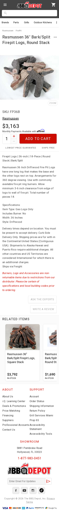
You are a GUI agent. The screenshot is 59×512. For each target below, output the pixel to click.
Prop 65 (34, 420)
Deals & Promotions (14, 405)
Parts (16, 22)
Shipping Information (42, 405)
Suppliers (8, 420)
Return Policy (37, 410)
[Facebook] (15, 490)
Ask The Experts (42, 299)
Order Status (37, 401)
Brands (5, 22)
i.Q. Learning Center (13, 401)
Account (34, 396)
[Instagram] (33, 490)
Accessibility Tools (41, 433)
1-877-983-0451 (29, 458)
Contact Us (8, 429)
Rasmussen (10, 118)
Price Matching (11, 410)
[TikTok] (41, 490)
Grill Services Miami (41, 415)
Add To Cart (38, 139)
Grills (26, 22)
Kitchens (43, 22)
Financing (8, 415)
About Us (7, 396)
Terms (29, 502)
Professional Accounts (15, 424)
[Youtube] (24, 490)
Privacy (51, 498)
